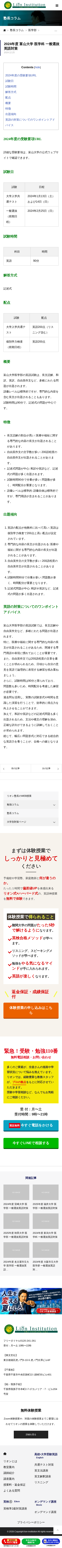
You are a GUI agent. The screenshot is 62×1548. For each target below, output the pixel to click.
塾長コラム (13, 813)
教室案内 (8, 1467)
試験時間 (10, 86)
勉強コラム (13, 804)
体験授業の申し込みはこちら (31, 1010)
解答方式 (10, 92)
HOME (4, 1453)
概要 (8, 103)
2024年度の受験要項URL (21, 75)
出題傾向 (10, 114)
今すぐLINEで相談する (31, 1143)
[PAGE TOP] (57, 1530)
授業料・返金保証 (14, 1484)
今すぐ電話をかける (31, 1125)
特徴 (8, 108)
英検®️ (11, 1501)
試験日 (9, 80)
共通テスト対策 (44, 1464)
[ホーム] (4, 30)
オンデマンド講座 (45, 1512)
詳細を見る (31, 1434)
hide (37, 67)
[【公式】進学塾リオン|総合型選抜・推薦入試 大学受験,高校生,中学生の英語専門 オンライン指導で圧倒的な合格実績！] (24, 5)
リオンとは (10, 1461)
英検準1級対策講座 (15, 1508)
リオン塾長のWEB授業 (19, 795)
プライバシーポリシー (31, 1522)
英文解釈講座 (42, 1476)
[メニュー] (56, 5)
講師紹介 (8, 1472)
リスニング (41, 1482)
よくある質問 (11, 1490)
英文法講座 (41, 1470)
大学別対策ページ (16, 821)
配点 (8, 97)
